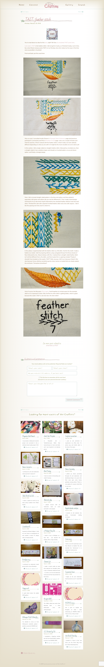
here (46, 42)
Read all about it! (31, 447)
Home (21, 5)
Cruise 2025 (68, 539)
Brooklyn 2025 (26, 559)
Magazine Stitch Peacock (28, 436)
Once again (45, 291)
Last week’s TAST (30, 46)
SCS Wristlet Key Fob (49, 631)
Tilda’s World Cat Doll (28, 495)
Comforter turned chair (71, 436)
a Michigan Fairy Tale (49, 530)
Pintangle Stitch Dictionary (57, 138)
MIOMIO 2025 (70, 602)
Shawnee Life (47, 561)
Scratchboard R (26, 526)
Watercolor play (48, 500)
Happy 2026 (25, 588)
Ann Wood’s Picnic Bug (71, 635)
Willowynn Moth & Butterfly (29, 617)
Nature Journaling (69, 469)
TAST (56, 346)
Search (81, 5)
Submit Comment (73, 400)
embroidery (49, 346)
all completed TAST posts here (65, 42)
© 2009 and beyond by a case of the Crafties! (52, 664)
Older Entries (29, 652)
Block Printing (47, 471)
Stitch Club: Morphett (49, 436)
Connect (33, 5)
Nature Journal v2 (27, 467)
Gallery (69, 5)
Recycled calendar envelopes (71, 508)
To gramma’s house (70, 572)
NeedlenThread (50, 140)
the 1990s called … (48, 598)
